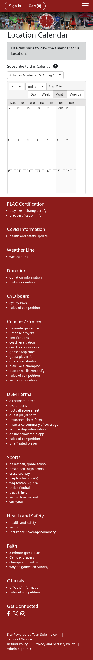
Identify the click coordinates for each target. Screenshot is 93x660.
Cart (35, 6)
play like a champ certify (27, 210)
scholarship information (27, 429)
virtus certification (23, 380)
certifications (19, 338)
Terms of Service (19, 639)
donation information (25, 277)
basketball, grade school (27, 464)
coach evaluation (22, 342)
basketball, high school (26, 469)
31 (48, 108)
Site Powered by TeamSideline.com (33, 634)
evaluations (18, 405)
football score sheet (24, 410)
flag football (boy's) (23, 478)
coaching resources (24, 347)
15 (57, 171)
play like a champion (25, 366)
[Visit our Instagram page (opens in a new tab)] (23, 614)
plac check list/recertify (26, 371)
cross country (19, 473)
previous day (12, 86)
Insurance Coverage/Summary (32, 532)
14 (48, 171)
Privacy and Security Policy (55, 644)
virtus (13, 527)
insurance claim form (25, 420)
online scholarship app (26, 434)
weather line (18, 257)
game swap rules (22, 352)
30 (38, 108)
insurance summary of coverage (33, 424)
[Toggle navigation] (85, 5)
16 (67, 171)
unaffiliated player (23, 443)
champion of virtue (23, 562)
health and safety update (28, 236)
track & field (18, 492)
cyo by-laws (18, 303)
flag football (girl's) (23, 483)
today (32, 86)
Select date (42, 86)
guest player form (23, 356)
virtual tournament (23, 497)
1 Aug (59, 108)
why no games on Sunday (28, 567)
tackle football (20, 487)
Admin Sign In (18, 649)
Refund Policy (17, 644)
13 (38, 171)
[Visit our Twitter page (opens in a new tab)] (16, 613)
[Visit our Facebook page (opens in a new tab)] (9, 614)
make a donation (22, 282)
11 (18, 171)
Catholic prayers (21, 333)
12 (28, 171)
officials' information (24, 587)
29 (28, 108)
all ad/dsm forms (22, 401)
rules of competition (24, 307)
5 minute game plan (24, 328)
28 (18, 108)
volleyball (16, 502)
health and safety (22, 522)
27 (9, 108)
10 (9, 171)
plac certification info (25, 215)
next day (20, 86)
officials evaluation (23, 361)
